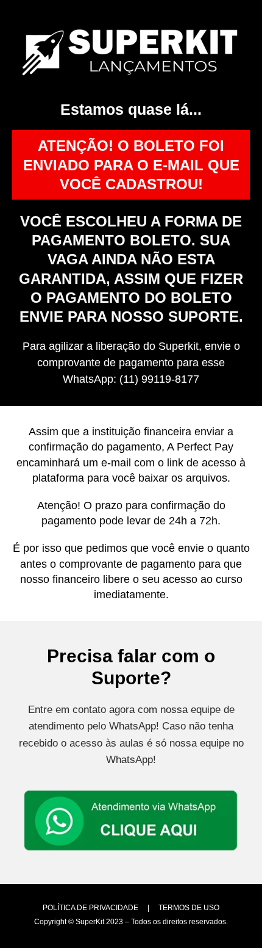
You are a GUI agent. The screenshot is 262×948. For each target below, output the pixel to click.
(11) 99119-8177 (159, 379)
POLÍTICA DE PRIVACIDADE (90, 907)
